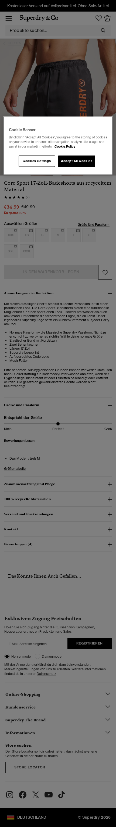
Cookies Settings (37, 161)
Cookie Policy (64, 146)
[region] (58, 145)
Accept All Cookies (76, 161)
